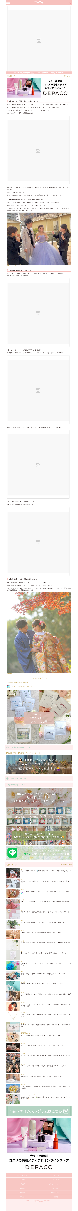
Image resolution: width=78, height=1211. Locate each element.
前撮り (15, 753)
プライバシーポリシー (55, 1184)
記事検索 (22, 1179)
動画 (9, 753)
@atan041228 (10, 673)
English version (55, 1192)
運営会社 (22, 1188)
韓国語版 (55, 1197)
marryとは (56, 1175)
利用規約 (22, 1184)
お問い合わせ (56, 1188)
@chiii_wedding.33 (11, 265)
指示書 (22, 753)
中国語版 (22, 1197)
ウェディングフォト (33, 753)
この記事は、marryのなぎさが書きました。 (23, 686)
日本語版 (22, 1192)
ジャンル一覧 (56, 1179)
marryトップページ (22, 1175)
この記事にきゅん (39, 678)
